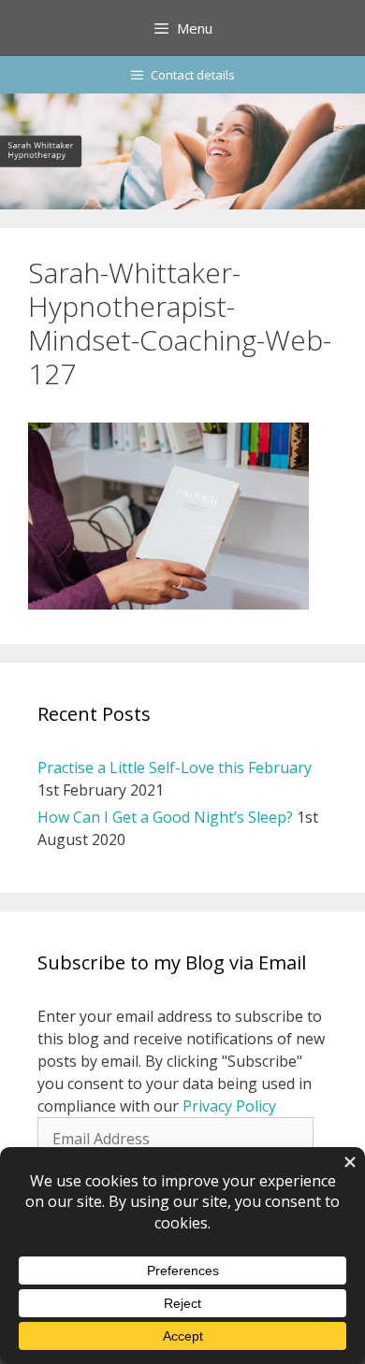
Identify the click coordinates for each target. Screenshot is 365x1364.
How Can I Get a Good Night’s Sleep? (165, 817)
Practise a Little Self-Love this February (174, 767)
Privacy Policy (229, 1106)
